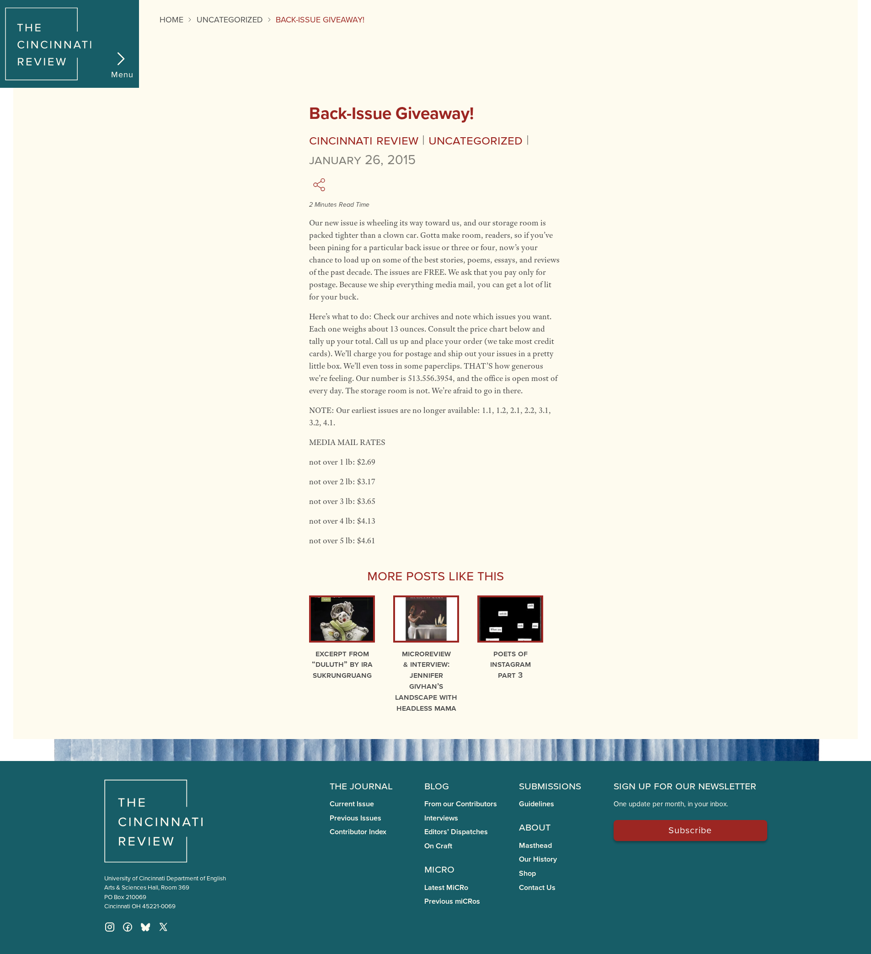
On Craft (438, 846)
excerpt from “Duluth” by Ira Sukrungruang (342, 664)
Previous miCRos (452, 901)
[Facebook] (127, 927)
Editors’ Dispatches (456, 831)
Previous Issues (355, 818)
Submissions (550, 785)
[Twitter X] (163, 927)
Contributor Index (358, 831)
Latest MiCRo (446, 887)
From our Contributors (460, 804)
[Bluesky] (145, 927)
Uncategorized (230, 19)
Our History (538, 859)
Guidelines (536, 804)
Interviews (441, 818)
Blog (436, 785)
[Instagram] (109, 927)
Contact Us (537, 887)
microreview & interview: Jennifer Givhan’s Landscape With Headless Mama (426, 680)
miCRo (439, 868)
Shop (527, 873)
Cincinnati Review (363, 139)
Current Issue (352, 804)
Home (171, 19)
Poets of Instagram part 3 (510, 664)
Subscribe (690, 830)
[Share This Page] (320, 185)
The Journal (361, 785)
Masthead (535, 845)
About (534, 826)
